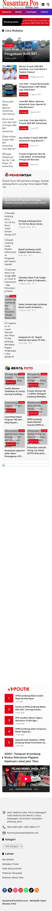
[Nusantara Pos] (20, 4)
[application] (26, 778)
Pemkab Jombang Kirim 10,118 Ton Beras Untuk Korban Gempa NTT (30, 222)
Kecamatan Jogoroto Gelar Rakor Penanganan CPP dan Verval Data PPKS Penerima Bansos (15, 453)
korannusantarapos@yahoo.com (22, 832)
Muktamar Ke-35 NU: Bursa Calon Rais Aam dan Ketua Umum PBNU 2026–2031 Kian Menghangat (25, 21)
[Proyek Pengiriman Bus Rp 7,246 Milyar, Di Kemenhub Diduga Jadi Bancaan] (9, 159)
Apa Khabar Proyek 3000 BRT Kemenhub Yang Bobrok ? (33, 139)
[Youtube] (20, 890)
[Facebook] (4, 890)
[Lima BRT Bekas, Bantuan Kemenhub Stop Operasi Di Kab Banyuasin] (9, 107)
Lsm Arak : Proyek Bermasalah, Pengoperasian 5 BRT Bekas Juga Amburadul (34, 86)
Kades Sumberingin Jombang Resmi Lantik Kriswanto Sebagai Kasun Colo (32, 306)
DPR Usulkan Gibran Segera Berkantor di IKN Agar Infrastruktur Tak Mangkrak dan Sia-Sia (31, 719)
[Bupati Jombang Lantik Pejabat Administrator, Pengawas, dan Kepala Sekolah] (10, 252)
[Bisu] (41, 789)
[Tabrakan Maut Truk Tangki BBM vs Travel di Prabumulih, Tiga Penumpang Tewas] (10, 280)
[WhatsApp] (26, 890)
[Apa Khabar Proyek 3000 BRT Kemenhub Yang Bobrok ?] (9, 142)
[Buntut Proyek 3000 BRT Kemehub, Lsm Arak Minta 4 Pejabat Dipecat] (9, 72)
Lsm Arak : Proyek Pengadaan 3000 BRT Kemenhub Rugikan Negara (26, 51)
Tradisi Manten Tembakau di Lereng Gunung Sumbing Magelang (15, 391)
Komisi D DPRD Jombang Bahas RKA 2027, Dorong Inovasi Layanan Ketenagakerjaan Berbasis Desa (30, 708)
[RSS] (36, 890)
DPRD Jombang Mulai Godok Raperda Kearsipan (29, 697)
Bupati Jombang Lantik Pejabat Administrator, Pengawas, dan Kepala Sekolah (29, 251)
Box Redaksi (8, 859)
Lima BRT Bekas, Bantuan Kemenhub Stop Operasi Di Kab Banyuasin (32, 104)
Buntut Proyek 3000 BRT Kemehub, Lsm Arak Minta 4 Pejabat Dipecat (33, 69)
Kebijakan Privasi (10, 864)
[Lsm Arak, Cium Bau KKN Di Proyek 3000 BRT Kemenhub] (9, 125)
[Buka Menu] (43, 4)
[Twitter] (10, 890)
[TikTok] (31, 890)
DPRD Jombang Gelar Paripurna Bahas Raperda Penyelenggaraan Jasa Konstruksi (30, 730)
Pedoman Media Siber (13, 877)
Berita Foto (11, 382)
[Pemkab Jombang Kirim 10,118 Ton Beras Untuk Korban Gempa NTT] (10, 224)
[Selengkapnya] (26, 174)
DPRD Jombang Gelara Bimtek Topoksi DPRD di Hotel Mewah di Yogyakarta (35, 422)
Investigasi (9, 45)
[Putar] (6, 789)
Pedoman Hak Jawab (12, 873)
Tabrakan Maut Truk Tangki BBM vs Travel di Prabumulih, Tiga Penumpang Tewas (32, 279)
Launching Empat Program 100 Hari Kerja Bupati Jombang (13, 419)
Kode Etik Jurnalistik (12, 868)
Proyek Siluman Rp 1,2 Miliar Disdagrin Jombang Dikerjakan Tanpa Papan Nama (37, 394)
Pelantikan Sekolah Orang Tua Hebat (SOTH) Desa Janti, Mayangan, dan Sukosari (36, 450)
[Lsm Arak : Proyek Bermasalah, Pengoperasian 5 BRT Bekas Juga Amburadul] (9, 90)
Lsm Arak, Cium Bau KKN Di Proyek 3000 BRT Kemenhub (33, 122)
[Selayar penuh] (45, 789)
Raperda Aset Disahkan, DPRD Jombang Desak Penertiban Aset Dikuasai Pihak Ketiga (31, 741)
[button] (48, 4)
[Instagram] (15, 890)
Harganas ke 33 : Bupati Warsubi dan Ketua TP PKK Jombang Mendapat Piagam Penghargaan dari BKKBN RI (32, 338)
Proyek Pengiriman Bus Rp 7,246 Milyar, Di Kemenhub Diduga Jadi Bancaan (32, 156)
